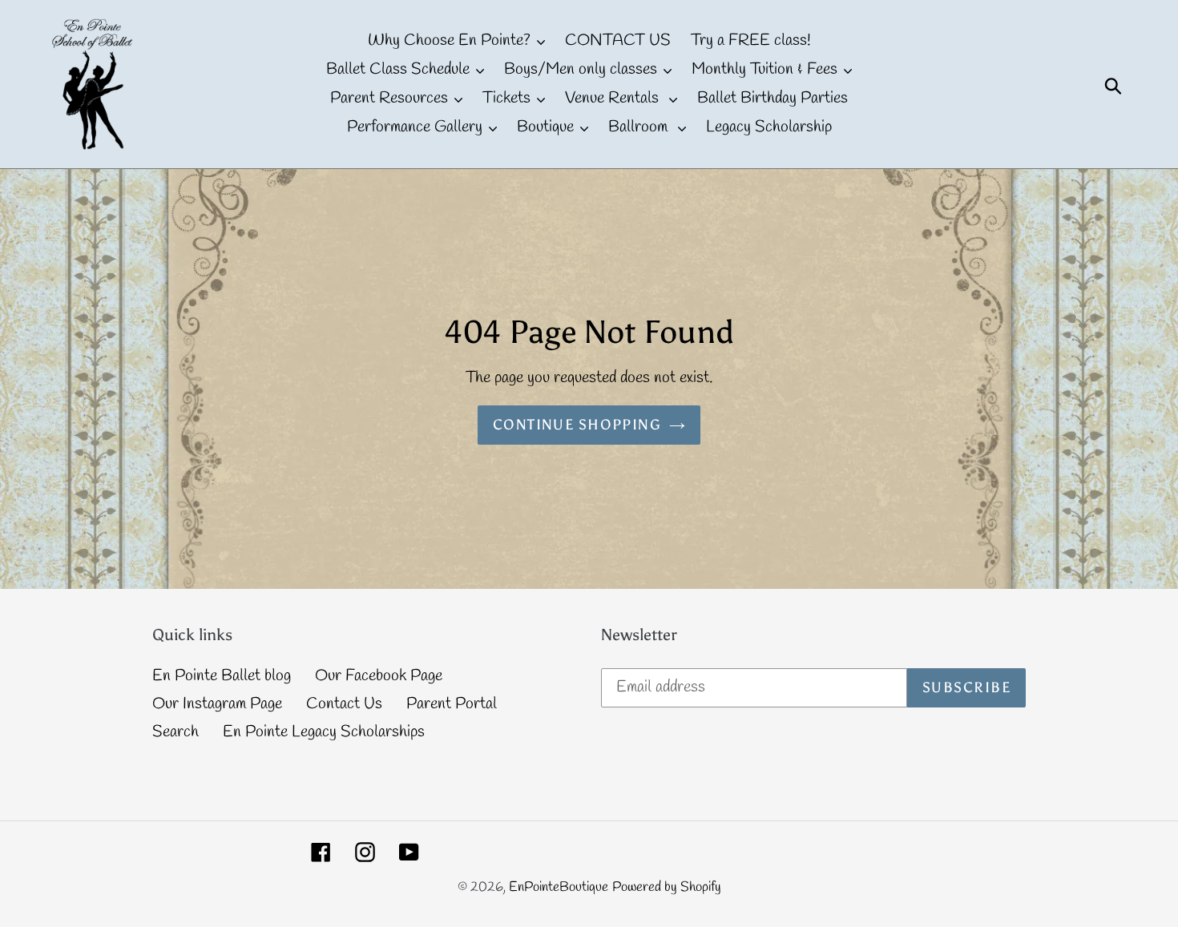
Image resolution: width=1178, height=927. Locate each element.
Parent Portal (451, 704)
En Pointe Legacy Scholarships (324, 732)
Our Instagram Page (217, 704)
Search (175, 732)
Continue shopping (577, 424)
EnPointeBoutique (558, 887)
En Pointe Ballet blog (221, 676)
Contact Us (344, 704)
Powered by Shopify (666, 887)
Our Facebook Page (378, 676)
